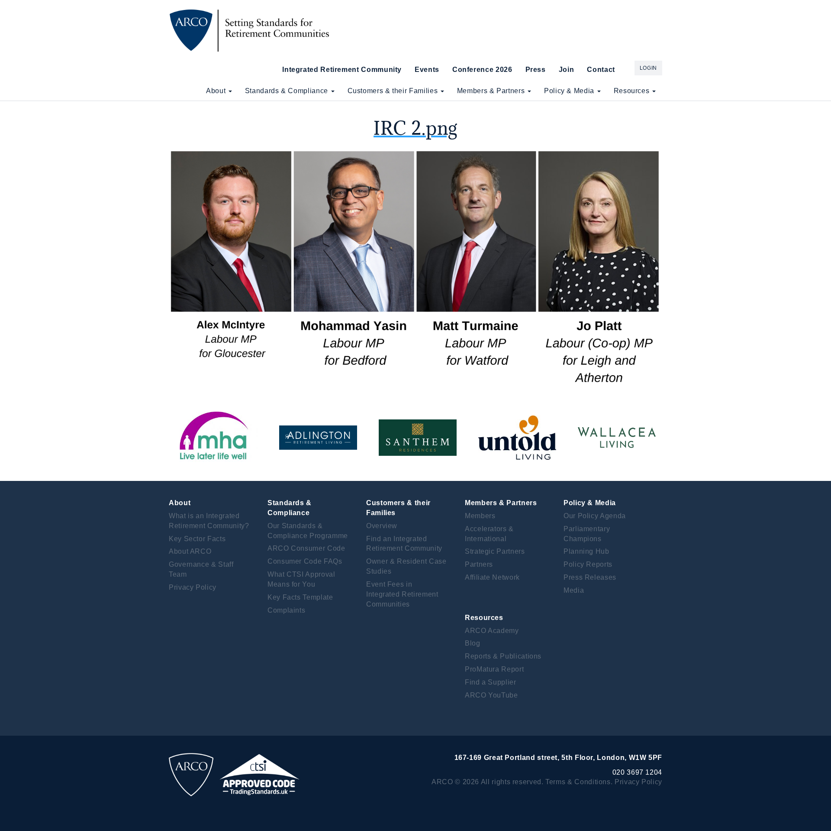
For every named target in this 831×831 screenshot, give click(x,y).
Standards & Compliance (287, 90)
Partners (479, 564)
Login (648, 68)
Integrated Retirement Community (342, 69)
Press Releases (590, 577)
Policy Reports (588, 564)
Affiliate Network (492, 577)
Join (566, 69)
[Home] (252, 30)
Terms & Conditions (578, 782)
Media (574, 590)
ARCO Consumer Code (306, 548)
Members (480, 515)
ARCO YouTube (491, 695)
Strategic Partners (495, 551)
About (217, 90)
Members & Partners (492, 90)
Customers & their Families (394, 90)
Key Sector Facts (197, 538)
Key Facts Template (300, 597)
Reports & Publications (503, 656)
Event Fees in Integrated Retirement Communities (402, 594)
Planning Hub (586, 551)
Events (427, 69)
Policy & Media (570, 90)
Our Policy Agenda (595, 515)
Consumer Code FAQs (304, 561)
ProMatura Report (494, 669)
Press (535, 69)
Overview (381, 525)
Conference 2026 (482, 69)
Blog (472, 643)
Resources (632, 90)
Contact (601, 69)
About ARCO (190, 551)
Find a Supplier (490, 682)
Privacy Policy (192, 587)
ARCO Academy (492, 630)
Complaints (286, 610)
